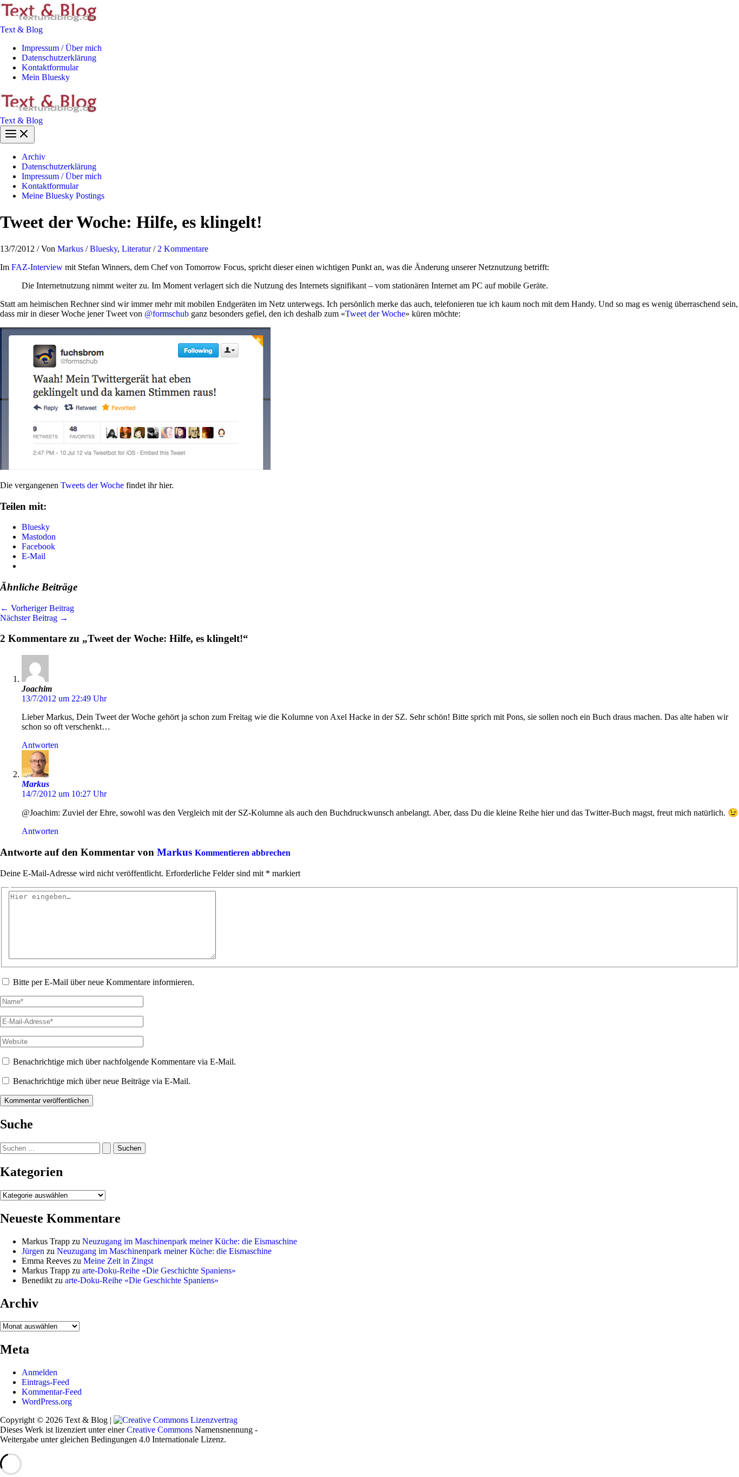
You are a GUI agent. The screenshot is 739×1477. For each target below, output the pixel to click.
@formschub (166, 313)
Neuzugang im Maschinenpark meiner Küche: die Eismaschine (189, 1241)
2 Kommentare (182, 248)
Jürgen (33, 1251)
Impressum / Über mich (62, 47)
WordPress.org (47, 1401)
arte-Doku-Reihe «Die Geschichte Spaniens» (159, 1270)
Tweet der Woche (375, 313)
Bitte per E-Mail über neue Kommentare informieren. (103, 982)
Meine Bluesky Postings (63, 195)
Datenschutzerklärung (59, 57)
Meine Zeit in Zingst (118, 1260)
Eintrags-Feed (45, 1382)
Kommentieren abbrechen (243, 852)
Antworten (40, 745)
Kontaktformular (50, 67)
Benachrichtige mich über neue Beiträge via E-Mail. (101, 1081)
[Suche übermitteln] (106, 1148)
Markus (35, 784)
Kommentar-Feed (52, 1391)
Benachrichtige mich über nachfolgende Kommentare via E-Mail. (124, 1061)
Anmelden (39, 1372)
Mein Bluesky (46, 77)
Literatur (136, 248)
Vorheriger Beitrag (37, 608)
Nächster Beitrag (34, 617)
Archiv (33, 156)
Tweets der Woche (92, 485)
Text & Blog (21, 29)
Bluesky (103, 248)
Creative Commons (160, 1429)
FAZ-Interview (37, 267)
